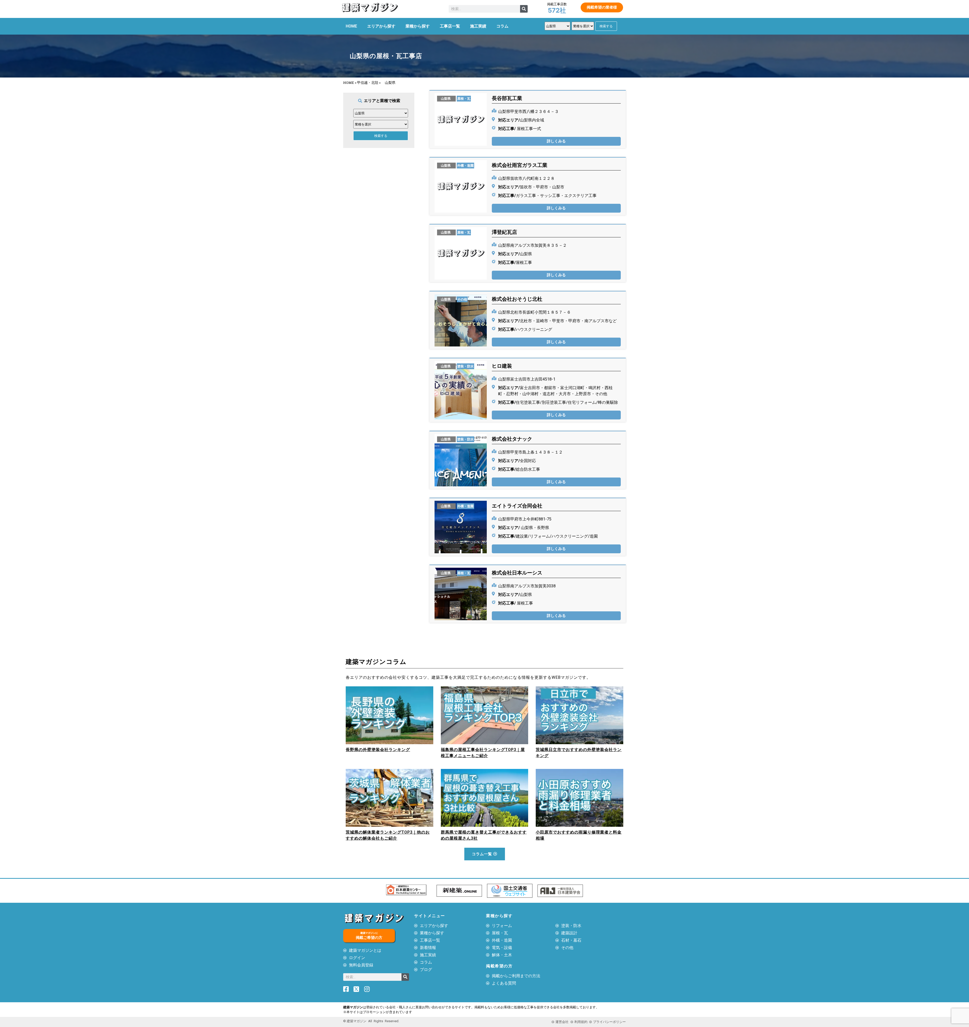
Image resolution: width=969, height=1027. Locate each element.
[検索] (524, 9)
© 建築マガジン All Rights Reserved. (371, 1021)
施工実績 (478, 26)
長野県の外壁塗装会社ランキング (378, 749)
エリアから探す (381, 26)
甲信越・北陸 (367, 82)
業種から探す (418, 26)
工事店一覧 (450, 26)
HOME (351, 26)
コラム (502, 26)
